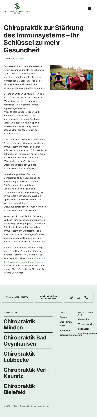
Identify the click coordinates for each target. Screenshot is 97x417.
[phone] (86, 297)
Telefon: (10, 297)
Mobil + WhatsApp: (48, 296)
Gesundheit (19, 59)
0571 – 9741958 (21, 297)
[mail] (78, 297)
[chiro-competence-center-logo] (17, 4)
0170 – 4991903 (48, 298)
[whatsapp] (71, 297)
